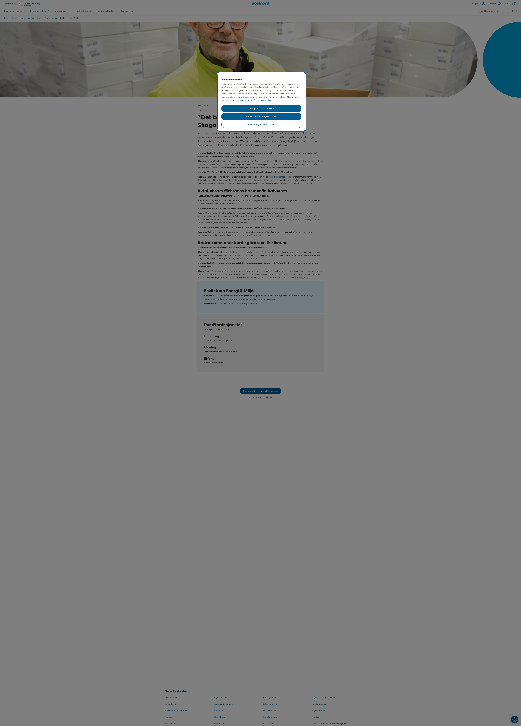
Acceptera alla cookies (261, 108)
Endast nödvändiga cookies (261, 116)
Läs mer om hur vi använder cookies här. (252, 100)
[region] (261, 102)
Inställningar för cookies (261, 124)
